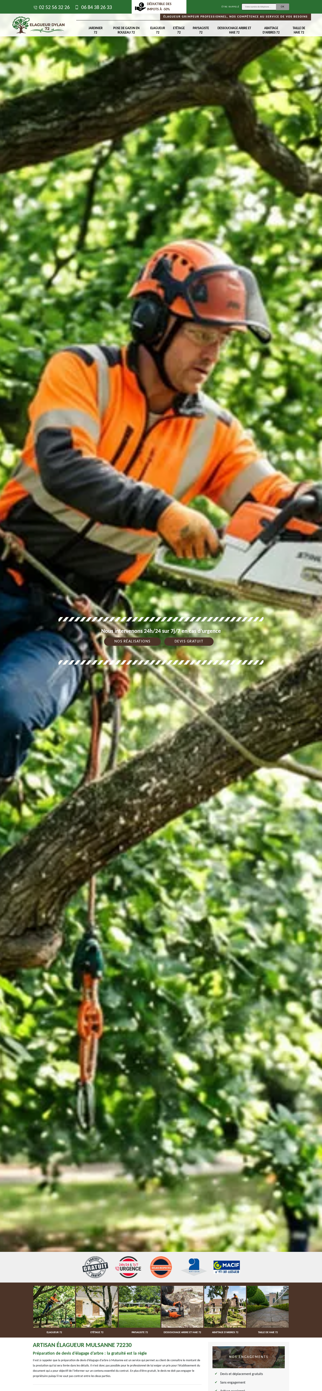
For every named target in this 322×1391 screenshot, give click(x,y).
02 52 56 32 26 (54, 7)
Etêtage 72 (179, 30)
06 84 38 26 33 (96, 7)
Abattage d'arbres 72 (271, 30)
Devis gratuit (189, 641)
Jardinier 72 (95, 30)
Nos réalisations (132, 641)
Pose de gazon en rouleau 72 (126, 30)
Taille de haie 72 (299, 30)
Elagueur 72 (157, 30)
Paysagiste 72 (201, 30)
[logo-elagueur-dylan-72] (38, 25)
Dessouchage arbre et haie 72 (234, 30)
